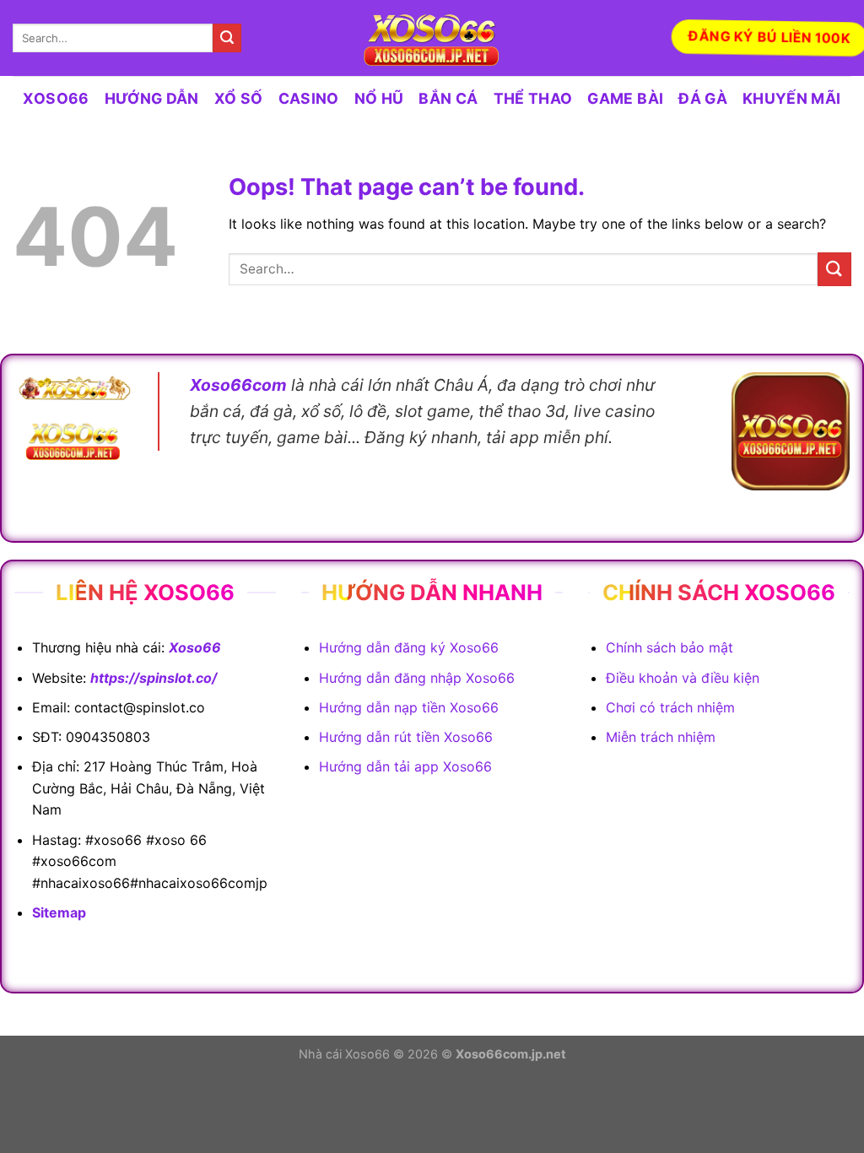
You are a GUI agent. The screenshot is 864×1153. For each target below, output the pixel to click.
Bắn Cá (448, 98)
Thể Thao (533, 98)
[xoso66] (432, 38)
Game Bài (625, 98)
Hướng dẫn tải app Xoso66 (405, 766)
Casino (308, 98)
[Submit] (227, 38)
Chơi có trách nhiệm (670, 707)
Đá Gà (702, 98)
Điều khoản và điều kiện (682, 677)
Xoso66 (195, 647)
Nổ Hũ (379, 98)
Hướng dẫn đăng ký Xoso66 (409, 647)
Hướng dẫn (152, 98)
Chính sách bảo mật (669, 647)
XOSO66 (56, 98)
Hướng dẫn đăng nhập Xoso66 (417, 677)
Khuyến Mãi (791, 98)
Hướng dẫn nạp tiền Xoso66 (409, 707)
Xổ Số (238, 98)
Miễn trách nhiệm (661, 736)
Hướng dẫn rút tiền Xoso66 (406, 736)
